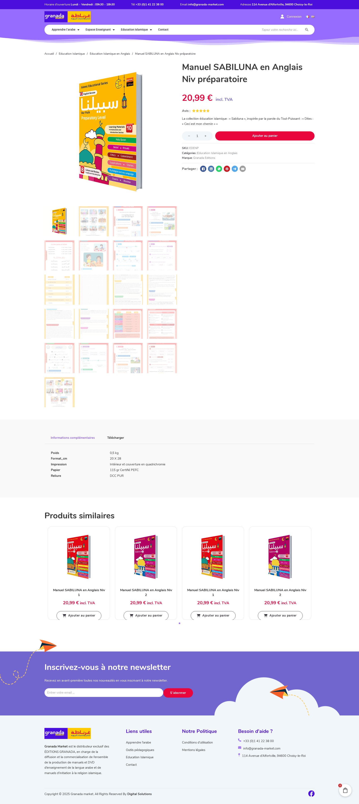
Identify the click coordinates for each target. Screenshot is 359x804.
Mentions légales (193, 750)
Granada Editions (204, 158)
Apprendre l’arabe (63, 29)
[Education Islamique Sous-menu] (151, 29)
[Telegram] (235, 169)
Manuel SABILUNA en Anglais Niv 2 (146, 592)
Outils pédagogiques (140, 750)
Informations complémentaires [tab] (73, 438)
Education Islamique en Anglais (110, 54)
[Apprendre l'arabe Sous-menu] (78, 29)
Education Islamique (134, 29)
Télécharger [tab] (115, 438)
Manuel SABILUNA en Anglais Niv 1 (79, 592)
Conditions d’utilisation (197, 742)
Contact (163, 29)
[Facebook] (203, 169)
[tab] (179, 623)
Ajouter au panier (81, 615)
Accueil (49, 54)
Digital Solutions (139, 794)
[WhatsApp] (219, 169)
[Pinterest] (227, 169)
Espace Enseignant (98, 29)
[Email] (243, 169)
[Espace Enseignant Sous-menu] (114, 29)
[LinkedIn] (211, 169)
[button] (171, 66)
